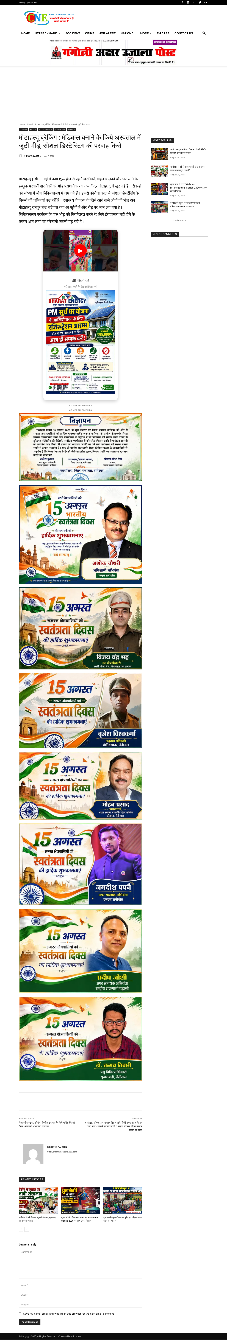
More (144, 33)
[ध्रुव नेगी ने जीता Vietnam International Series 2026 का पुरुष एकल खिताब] (80, 1200)
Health (33, 129)
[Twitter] (193, 2)
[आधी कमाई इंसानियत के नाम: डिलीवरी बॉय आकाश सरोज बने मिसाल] (159, 154)
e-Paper (163, 33)
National (128, 33)
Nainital (71, 129)
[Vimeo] (199, 2)
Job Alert (107, 33)
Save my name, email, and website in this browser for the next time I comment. (69, 1313)
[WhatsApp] (43, 165)
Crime (89, 33)
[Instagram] (188, 2)
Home (25, 33)
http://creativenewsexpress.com (62, 1152)
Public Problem (45, 129)
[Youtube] (205, 2)
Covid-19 (31, 124)
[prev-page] (21, 1229)
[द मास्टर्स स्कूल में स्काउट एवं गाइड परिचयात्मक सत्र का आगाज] (122, 1200)
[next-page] (26, 1229)
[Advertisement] (113, 96)
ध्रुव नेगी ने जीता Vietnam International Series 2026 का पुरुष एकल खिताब (188, 188)
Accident (72, 33)
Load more (178, 220)
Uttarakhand (46, 33)
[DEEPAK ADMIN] (21, 156)
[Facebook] (182, 2)
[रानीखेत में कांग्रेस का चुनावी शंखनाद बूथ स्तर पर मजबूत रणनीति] (38, 1200)
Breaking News (68, 1212)
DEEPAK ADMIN (33, 156)
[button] (204, 33)
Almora (23, 1212)
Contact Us (184, 33)
